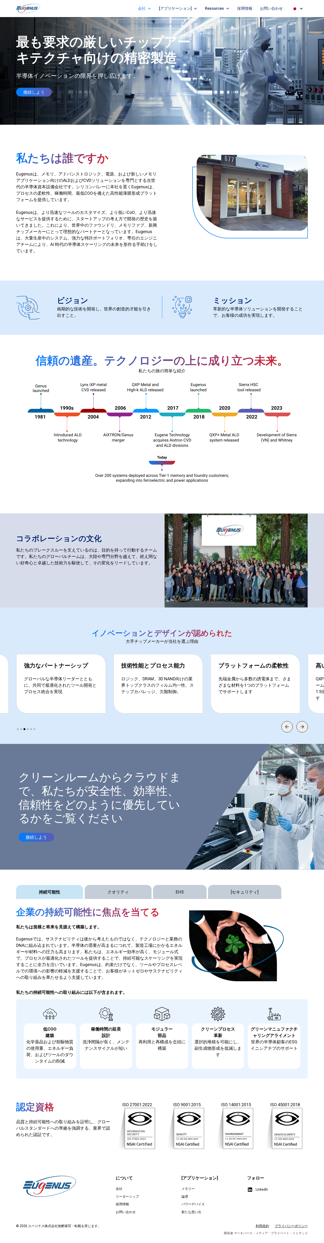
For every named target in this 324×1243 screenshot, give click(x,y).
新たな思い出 (191, 1212)
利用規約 (262, 1226)
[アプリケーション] (175, 8)
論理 (184, 1196)
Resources (214, 8)
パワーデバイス (193, 1204)
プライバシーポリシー (291, 1226)
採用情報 (244, 8)
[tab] (49, 892)
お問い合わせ (271, 8)
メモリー (188, 1189)
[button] (144, 8)
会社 (142, 8)
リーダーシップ (127, 1196)
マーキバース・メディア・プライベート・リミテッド (271, 1233)
